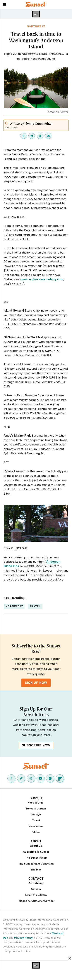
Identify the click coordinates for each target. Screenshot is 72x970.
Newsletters (36, 826)
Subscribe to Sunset (36, 851)
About (36, 841)
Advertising (36, 882)
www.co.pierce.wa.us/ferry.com (41, 279)
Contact (35, 878)
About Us (36, 845)
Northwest (36, 26)
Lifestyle (36, 814)
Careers (36, 888)
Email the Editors (36, 894)
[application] (36, 523)
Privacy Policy (23, 937)
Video (36, 832)
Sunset (36, 798)
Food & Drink (36, 802)
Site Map (36, 869)
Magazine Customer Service (36, 900)
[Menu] (4, 4)
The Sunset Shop (36, 857)
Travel (35, 606)
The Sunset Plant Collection (36, 863)
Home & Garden (36, 808)
